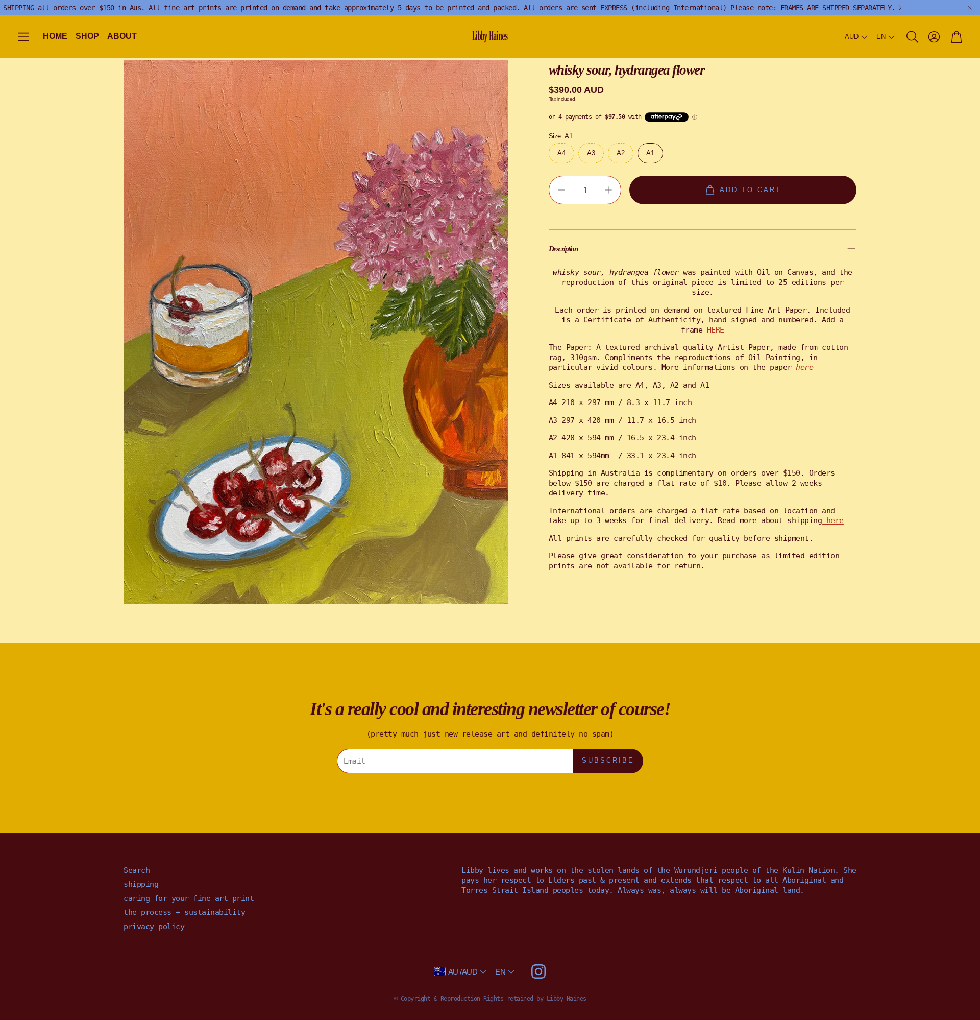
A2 (620, 152)
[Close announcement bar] (969, 7)
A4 (561, 152)
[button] (23, 37)
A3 (591, 152)
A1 (650, 152)
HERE (715, 329)
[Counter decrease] (561, 190)
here (835, 520)
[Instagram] (538, 971)
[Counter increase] (608, 190)
